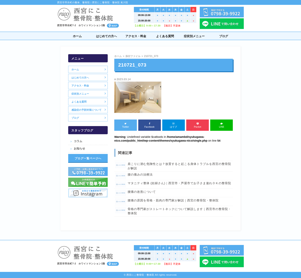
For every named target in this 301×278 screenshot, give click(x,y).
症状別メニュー (194, 36)
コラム (78, 141)
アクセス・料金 (135, 36)
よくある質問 (165, 36)
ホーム (77, 36)
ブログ (223, 36)
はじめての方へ (106, 36)
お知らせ (79, 148)
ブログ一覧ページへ (88, 158)
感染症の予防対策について (86, 109)
